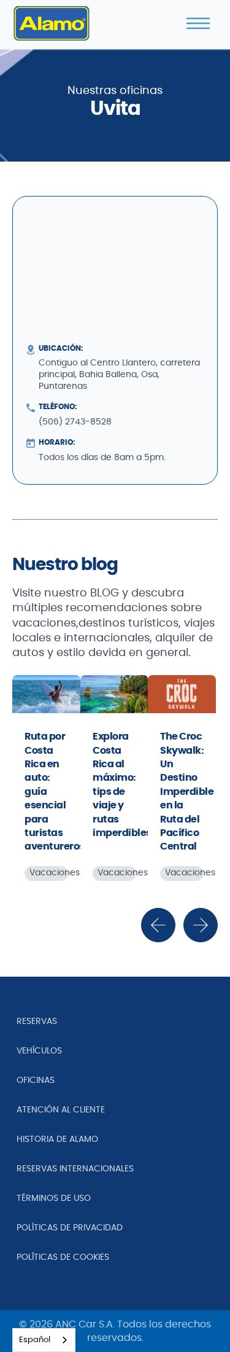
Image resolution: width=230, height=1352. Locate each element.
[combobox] (43, 1340)
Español (34, 1340)
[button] (198, 23)
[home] (51, 23)
